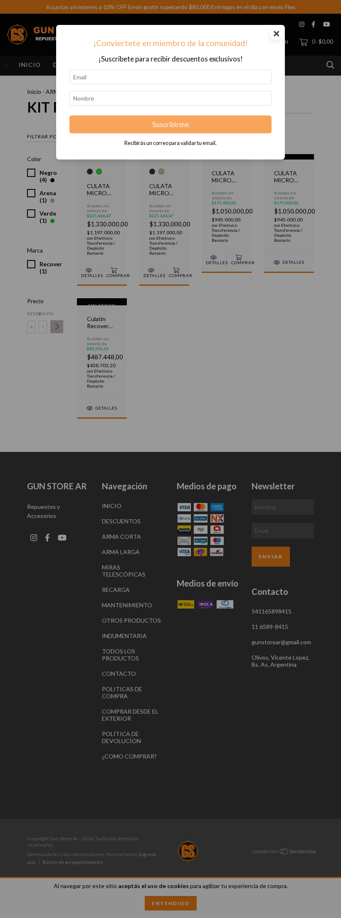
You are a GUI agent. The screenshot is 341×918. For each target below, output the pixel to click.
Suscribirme (170, 124)
